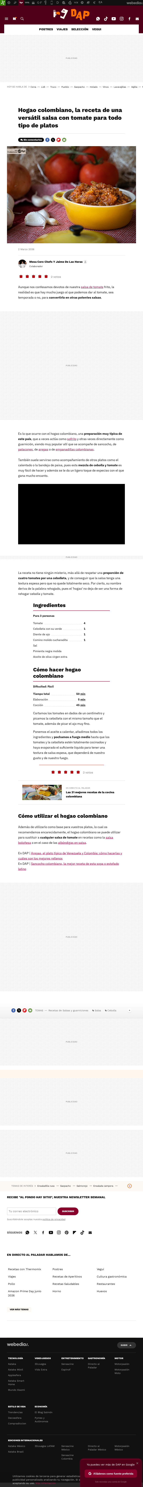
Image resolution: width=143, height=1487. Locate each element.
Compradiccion (17, 1423)
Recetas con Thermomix (24, 1269)
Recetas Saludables (65, 1284)
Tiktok (106, 19)
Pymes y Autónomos (41, 1419)
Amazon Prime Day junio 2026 (24, 1293)
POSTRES (46, 29)
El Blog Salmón (43, 1412)
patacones (25, 449)
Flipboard (59, 140)
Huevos (102, 1291)
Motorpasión (122, 1364)
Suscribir (68, 1211)
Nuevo (14, 19)
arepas (43, 449)
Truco (53, 87)
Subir (124, 1345)
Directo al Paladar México (97, 1448)
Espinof (65, 1369)
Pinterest (66, 1232)
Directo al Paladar (94, 1366)
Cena (33, 87)
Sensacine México (67, 1448)
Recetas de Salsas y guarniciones (68, 1010)
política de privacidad (53, 1219)
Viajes (12, 1276)
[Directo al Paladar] (71, 14)
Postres (57, 1269)
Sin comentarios (33, 139)
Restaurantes (106, 1284)
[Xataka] (3, 3)
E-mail (137, 19)
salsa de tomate (92, 287)
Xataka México (16, 1446)
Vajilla (134, 87)
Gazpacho (79, 87)
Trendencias (15, 1412)
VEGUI (96, 29)
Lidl (43, 87)
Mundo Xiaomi (16, 1389)
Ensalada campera (103, 1186)
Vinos (106, 87)
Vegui (100, 1269)
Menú (6, 19)
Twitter (53, 140)
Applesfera (14, 1375)
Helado (94, 87)
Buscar (22, 19)
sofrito (71, 439)
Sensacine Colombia (67, 1457)
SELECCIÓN (79, 29)
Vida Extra (41, 1369)
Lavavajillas (120, 87)
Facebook (129, 19)
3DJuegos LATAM (45, 1446)
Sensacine (67, 1364)
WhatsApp (98, 19)
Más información (46, 1483)
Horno (56, 1291)
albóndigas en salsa (72, 843)
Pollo (11, 1284)
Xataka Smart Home (16, 1382)
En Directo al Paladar (78, 788)
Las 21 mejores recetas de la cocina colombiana (90, 794)
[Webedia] (18, 1344)
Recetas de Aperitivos (67, 1276)
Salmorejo (82, 1186)
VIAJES (62, 29)
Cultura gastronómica (112, 1276)
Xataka (12, 1364)
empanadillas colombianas (75, 449)
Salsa (98, 1010)
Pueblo (65, 87)
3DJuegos (40, 1364)
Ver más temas (19, 1309)
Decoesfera (14, 1417)
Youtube (113, 19)
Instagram (121, 19)
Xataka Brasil (16, 1451)
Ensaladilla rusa (46, 1186)
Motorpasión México (122, 1448)
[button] (57, 262)
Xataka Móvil (15, 1369)
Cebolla (111, 1010)
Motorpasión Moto (122, 1371)
